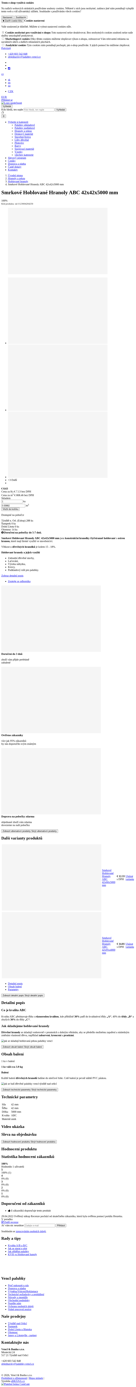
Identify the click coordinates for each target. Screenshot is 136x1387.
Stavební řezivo (23, 137)
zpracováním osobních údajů (31, 1231)
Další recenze (11, 1222)
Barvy (18, 145)
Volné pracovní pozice (19, 1309)
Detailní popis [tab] (15, 983)
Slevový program (17, 157)
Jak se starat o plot (17, 1248)
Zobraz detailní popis (12, 575)
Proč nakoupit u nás (18, 1285)
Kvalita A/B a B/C (17, 1245)
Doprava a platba (17, 163)
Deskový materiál (24, 134)
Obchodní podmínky (19, 1300)
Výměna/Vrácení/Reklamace (23, 1291)
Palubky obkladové (25, 125)
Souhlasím (21, 17)
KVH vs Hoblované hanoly (22, 1254)
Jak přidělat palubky (18, 1251)
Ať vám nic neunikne (12, 1225)
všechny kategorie (24, 154)
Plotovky (19, 142)
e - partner (31, 1335)
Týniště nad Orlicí (17, 1323)
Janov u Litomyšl (17, 1335)
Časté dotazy (14, 166)
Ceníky (12, 160)
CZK (10, 91)
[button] (2, 74)
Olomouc (13, 1332)
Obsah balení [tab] (15, 986)
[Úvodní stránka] (11, 103)
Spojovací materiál (24, 148)
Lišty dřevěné (22, 140)
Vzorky (19, 151)
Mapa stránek (36, 1378)
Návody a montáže (18, 1297)
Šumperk (12, 1326)
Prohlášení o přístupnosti (14, 1378)
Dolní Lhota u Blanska (20, 1329)
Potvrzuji (6, 48)
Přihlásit (61, 1225)
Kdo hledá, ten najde (12, 109)
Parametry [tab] (13, 989)
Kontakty (13, 169)
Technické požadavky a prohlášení (26, 1294)
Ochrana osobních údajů (21, 1306)
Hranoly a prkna (23, 131)
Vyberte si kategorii (18, 122)
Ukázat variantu (130, 878)
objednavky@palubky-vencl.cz (17, 1363)
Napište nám (14, 1303)
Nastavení (7, 17)
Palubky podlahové (25, 128)
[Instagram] (9, 68)
